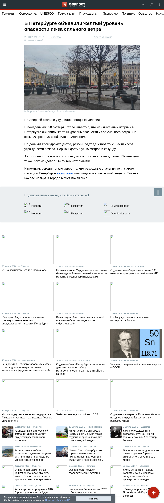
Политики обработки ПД (57, 500)
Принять (93, 498)
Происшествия (89, 13)
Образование (28, 13)
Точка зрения (66, 13)
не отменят (65, 173)
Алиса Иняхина (103, 37)
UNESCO (47, 13)
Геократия (8, 13)
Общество (145, 13)
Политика (128, 13)
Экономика (110, 13)
